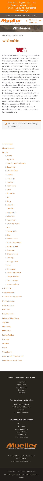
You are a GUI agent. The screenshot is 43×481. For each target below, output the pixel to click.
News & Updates (21, 429)
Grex (9, 190)
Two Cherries (12, 280)
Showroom (21, 390)
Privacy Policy (21, 432)
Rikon (9, 235)
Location (21, 427)
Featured (6, 309)
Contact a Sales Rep (21, 412)
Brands (5, 152)
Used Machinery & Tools (12, 360)
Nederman (11, 220)
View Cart (33, 23)
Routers (5, 339)
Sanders (5, 343)
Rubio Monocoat (14, 242)
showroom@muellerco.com (21, 461)
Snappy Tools (12, 261)
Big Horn (10, 159)
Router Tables (8, 335)
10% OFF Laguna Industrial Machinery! (21, 9)
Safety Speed (12, 246)
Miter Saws (6, 331)
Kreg (9, 201)
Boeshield (11, 167)
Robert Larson (12, 239)
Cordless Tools (8, 293)
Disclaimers (21, 435)
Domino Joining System (12, 297)
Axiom (9, 156)
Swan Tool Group (14, 273)
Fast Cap (10, 178)
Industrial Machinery (10, 318)
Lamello (10, 208)
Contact (22, 393)
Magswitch (11, 212)
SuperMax (11, 269)
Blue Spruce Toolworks (16, 163)
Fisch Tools (11, 186)
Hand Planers (7, 314)
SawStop (10, 250)
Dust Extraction (8, 301)
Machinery (6, 326)
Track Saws (7, 352)
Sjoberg (10, 258)
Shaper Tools (12, 254)
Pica (8, 227)
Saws (4, 348)
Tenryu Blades (13, 276)
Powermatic (12, 231)
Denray (10, 174)
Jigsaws (5, 322)
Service (21, 410)
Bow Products (12, 171)
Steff (9, 265)
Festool (10, 182)
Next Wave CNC (13, 224)
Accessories (7, 144)
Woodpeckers (13, 284)
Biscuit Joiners (8, 148)
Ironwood (11, 193)
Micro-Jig (11, 216)
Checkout (33, 20)
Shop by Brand (21, 387)
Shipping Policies (21, 437)
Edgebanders (8, 305)
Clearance (6, 288)
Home (4, 35)
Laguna (10, 205)
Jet (8, 197)
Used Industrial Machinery (13, 356)
